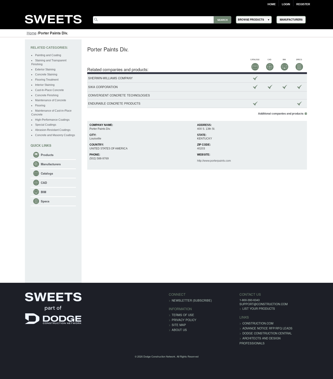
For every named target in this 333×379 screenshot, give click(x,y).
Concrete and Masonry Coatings (33, 127)
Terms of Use (183, 315)
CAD (22, 175)
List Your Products (246, 308)
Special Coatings (24, 117)
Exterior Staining (24, 65)
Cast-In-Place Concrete (28, 86)
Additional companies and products (302, 113)
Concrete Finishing (25, 91)
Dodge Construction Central (254, 333)
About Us (179, 330)
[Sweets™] (53, 18)
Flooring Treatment (25, 75)
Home (272, 4)
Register (303, 4)
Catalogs (25, 166)
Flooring (19, 101)
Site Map (179, 325)
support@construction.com (251, 304)
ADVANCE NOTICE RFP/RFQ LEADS (255, 328)
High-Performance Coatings (31, 112)
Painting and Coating (27, 55)
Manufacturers (29, 156)
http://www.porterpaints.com (218, 160)
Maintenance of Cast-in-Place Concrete (38, 106)
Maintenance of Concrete (29, 96)
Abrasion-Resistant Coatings (31, 122)
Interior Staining (23, 81)
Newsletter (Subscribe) (192, 300)
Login (286, 4)
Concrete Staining (25, 70)
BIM (22, 184)
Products (25, 147)
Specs (23, 194)
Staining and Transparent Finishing (35, 60)
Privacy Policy (184, 320)
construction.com (245, 323)
